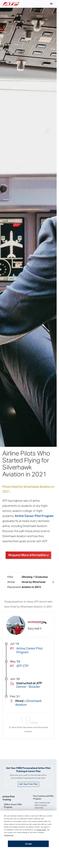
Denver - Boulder (28, 686)
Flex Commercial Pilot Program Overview (42, 805)
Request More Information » (28, 555)
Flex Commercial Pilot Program (43, 797)
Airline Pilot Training (8, 798)
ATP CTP (22, 666)
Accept (28, 844)
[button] (51, 4)
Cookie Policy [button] (41, 830)
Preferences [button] (8, 835)
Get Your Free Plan (28, 784)
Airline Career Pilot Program (34, 516)
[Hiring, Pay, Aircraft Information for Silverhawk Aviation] (37, 623)
